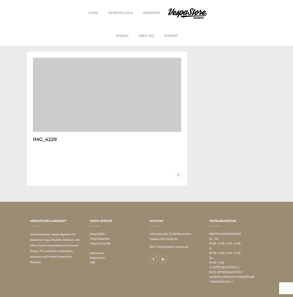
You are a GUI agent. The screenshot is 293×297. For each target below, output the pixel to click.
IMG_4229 (45, 139)
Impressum (96, 253)
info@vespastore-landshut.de (172, 246)
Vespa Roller (97, 234)
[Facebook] (153, 259)
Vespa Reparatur (100, 238)
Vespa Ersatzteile (100, 243)
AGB (92, 262)
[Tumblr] (170, 175)
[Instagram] (163, 259)
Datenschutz (97, 258)
